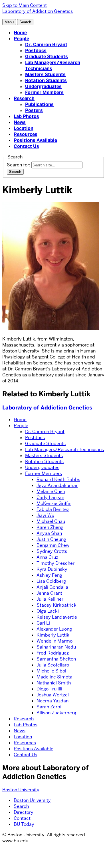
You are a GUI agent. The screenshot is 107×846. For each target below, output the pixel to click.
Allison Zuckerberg (56, 713)
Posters (34, 110)
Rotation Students (46, 80)
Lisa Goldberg (51, 581)
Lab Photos (26, 116)
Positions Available (35, 140)
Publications (39, 104)
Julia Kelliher (50, 599)
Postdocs (36, 51)
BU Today (24, 824)
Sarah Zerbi (49, 707)
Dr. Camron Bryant (46, 45)
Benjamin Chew (53, 545)
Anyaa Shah (49, 533)
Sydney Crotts (52, 551)
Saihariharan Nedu (56, 647)
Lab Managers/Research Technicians (64, 449)
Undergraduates (43, 86)
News (20, 122)
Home (20, 33)
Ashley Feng (49, 575)
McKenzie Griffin (54, 503)
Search (21, 806)
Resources (25, 134)
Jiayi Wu (45, 515)
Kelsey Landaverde (57, 617)
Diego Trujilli (49, 689)
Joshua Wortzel (53, 695)
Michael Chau (51, 521)
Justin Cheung (51, 539)
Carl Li (43, 623)
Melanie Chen (51, 491)
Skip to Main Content (24, 5)
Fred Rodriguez (53, 653)
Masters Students (45, 75)
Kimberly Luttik (53, 635)
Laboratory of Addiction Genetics (47, 407)
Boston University (20, 790)
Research (24, 98)
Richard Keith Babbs (58, 479)
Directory (23, 812)
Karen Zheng (50, 527)
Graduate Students (46, 57)
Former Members (44, 92)
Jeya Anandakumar (57, 485)
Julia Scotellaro (53, 665)
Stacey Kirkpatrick (56, 605)
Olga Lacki (48, 611)
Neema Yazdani (53, 701)
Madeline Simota (54, 677)
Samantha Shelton (56, 659)
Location (23, 128)
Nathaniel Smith (54, 683)
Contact (22, 818)
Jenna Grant (49, 593)
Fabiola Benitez (53, 509)
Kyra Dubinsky (52, 569)
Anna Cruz (47, 557)
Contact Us (26, 146)
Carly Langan (50, 497)
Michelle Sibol (51, 671)
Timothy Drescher (55, 563)
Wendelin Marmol (55, 641)
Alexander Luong (54, 629)
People (21, 39)
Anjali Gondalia (52, 587)
